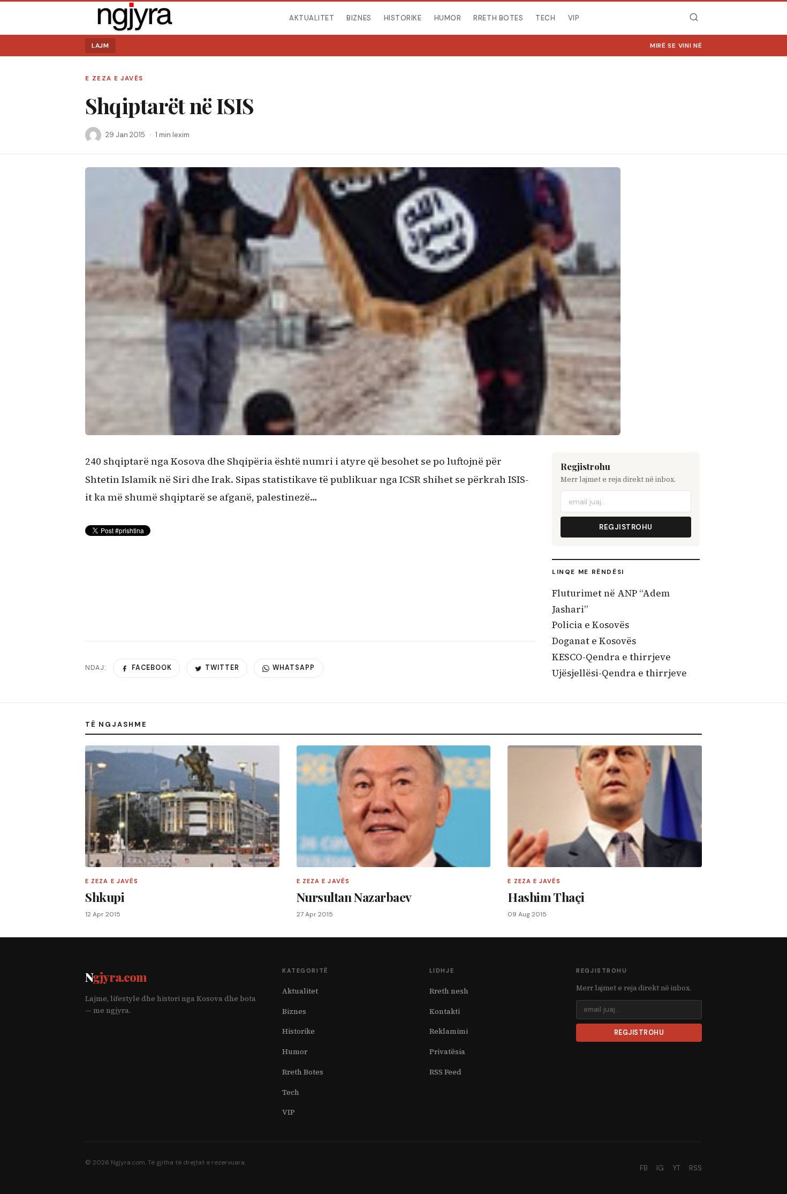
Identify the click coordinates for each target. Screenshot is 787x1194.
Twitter (222, 667)
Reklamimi (448, 1031)
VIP (574, 17)
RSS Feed (445, 1072)
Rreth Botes (498, 17)
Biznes (358, 17)
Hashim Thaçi (546, 897)
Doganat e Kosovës (594, 641)
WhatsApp (294, 667)
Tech (545, 17)
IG (660, 1168)
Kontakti (444, 1011)
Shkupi (104, 897)
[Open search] (693, 17)
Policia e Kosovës (590, 624)
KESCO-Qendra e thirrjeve (611, 657)
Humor (447, 17)
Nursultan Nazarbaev (354, 897)
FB (644, 1168)
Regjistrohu (626, 527)
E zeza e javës (114, 78)
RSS (695, 1168)
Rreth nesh (448, 991)
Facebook (152, 667)
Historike (403, 17)
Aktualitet (311, 17)
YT (676, 1168)
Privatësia (447, 1052)
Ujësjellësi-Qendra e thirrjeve (619, 673)
